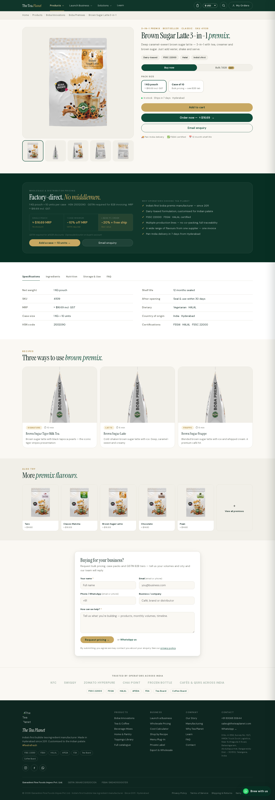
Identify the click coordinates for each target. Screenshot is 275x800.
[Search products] (223, 5)
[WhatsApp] (42, 767)
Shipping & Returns (222, 793)
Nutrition (71, 276)
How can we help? (91, 609)
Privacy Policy (179, 793)
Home (25, 15)
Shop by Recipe (159, 734)
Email (150, 578)
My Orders (242, 5)
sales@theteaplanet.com (236, 723)
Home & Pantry (123, 734)
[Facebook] (34, 767)
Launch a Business (161, 718)
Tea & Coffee (121, 723)
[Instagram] (25, 767)
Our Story (191, 718)
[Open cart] (197, 5)
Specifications (31, 276)
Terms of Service (199, 793)
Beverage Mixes (123, 728)
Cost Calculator (159, 728)
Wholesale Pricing (160, 723)
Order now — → (197, 118)
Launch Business (79, 5)
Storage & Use (92, 276)
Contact (190, 745)
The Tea (31, 5)
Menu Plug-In (157, 739)
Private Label (157, 745)
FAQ (109, 276)
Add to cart (197, 107)
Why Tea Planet (195, 728)
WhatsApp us (128, 639)
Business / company (150, 593)
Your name (87, 578)
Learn (120, 5)
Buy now (169, 67)
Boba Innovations (55, 15)
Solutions (103, 5)
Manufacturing (194, 723)
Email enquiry (197, 128)
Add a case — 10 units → (55, 242)
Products (55, 5)
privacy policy (168, 648)
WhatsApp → (229, 728)
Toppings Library (123, 739)
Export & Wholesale (161, 750)
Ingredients (53, 276)
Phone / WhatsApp (99, 593)
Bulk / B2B (224, 67)
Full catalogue (122, 745)
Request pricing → (97, 639)
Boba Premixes (77, 15)
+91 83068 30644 (231, 718)
